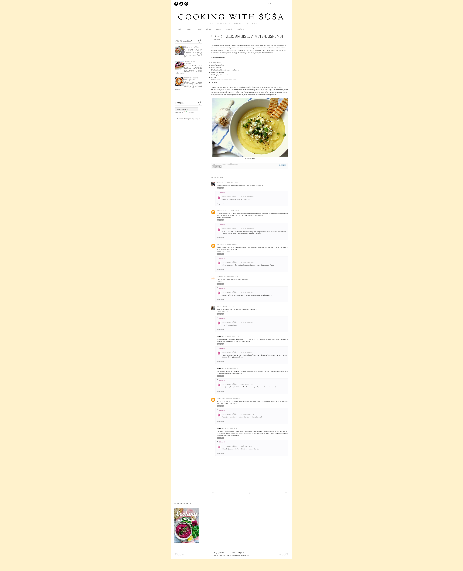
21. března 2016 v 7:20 (247, 414)
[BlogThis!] (215, 166)
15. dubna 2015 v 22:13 (231, 276)
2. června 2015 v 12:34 (247, 384)
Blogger (197, 119)
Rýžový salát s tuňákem (192, 47)
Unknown (220, 211)
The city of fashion (222, 311)
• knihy (218, 29)
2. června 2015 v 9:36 (231, 368)
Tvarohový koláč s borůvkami (189, 62)
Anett (219, 306)
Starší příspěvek (286, 492)
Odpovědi (222, 192)
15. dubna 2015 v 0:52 (231, 244)
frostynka (221, 398)
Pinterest (186, 4)
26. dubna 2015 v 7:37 (247, 352)
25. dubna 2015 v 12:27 (232, 336)
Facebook (176, 4)
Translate (191, 112)
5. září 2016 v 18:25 (231, 428)
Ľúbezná (220, 276)
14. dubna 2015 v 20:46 (232, 211)
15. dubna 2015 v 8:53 (247, 228)
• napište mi (240, 29)
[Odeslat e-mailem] (213, 166)
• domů (179, 29)
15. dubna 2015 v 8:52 (247, 196)
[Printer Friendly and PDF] (282, 165)
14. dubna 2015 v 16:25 (231, 182)
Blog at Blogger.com (219, 555)
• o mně (199, 29)
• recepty (189, 29)
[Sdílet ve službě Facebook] (220, 166)
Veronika (220, 182)
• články (208, 29)
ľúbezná (219, 281)
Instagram (181, 4)
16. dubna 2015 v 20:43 (229, 306)
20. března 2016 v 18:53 (233, 398)
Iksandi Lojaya (245, 555)
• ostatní (228, 29)
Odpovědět (220, 188)
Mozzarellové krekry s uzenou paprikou (191, 79)
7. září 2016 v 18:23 (246, 446)
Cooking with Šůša (231, 17)
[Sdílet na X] (218, 166)
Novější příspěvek (212, 492)
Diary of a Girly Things (223, 251)
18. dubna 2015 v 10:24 (247, 292)
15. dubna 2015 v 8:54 (247, 262)
